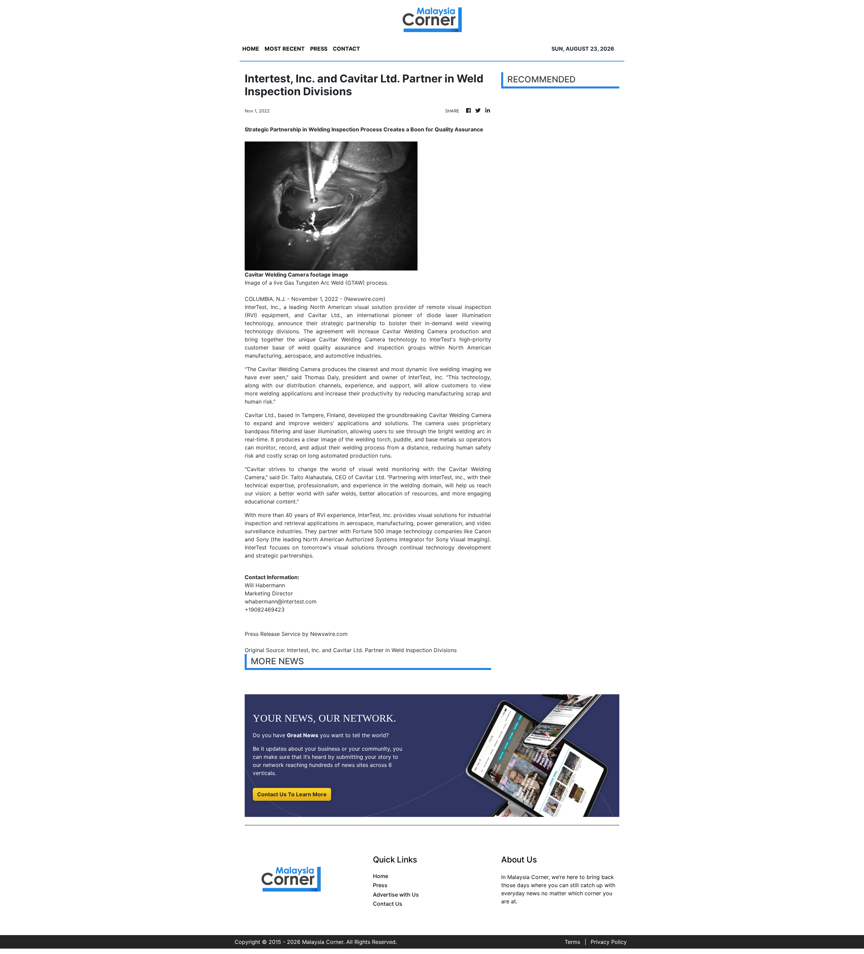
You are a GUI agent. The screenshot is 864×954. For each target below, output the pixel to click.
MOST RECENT (285, 48)
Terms (572, 941)
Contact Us (387, 903)
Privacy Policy (609, 941)
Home (380, 876)
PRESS (318, 48)
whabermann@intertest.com (281, 601)
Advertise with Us (396, 894)
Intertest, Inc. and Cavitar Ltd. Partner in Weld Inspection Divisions (372, 650)
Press (380, 885)
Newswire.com (364, 298)
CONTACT (346, 48)
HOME (250, 48)
